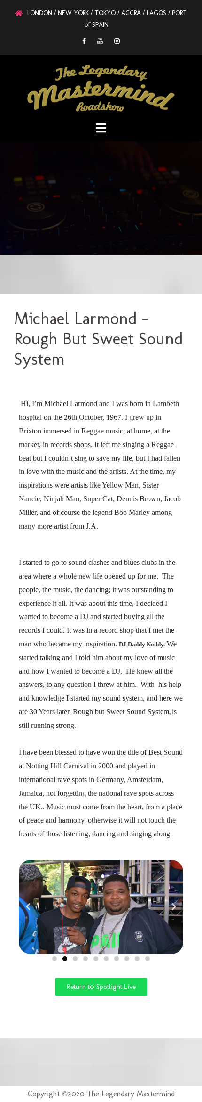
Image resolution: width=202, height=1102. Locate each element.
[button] (28, 907)
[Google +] (100, 41)
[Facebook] (84, 41)
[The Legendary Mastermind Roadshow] (101, 86)
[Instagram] (116, 41)
